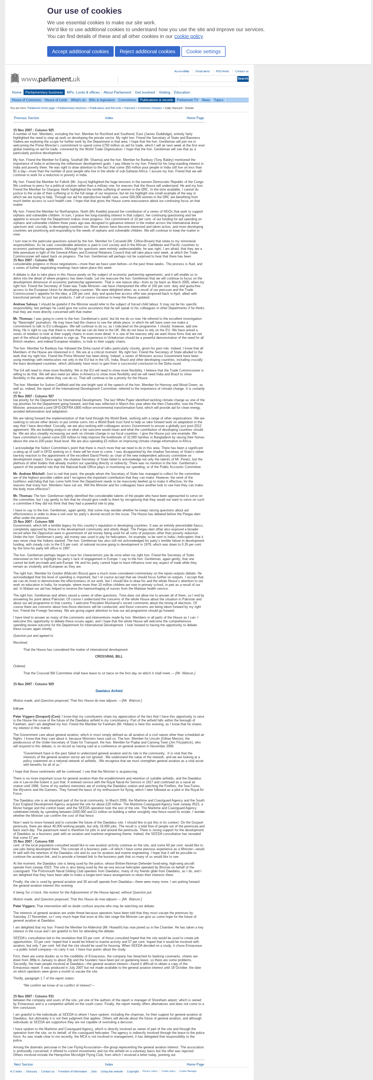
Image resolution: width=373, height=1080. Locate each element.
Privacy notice (150, 1071)
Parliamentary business (44, 92)
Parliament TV (187, 100)
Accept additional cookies (80, 51)
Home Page (195, 118)
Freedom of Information (72, 1071)
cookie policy (188, 36)
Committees (127, 100)
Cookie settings (203, 51)
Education (182, 92)
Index (109, 118)
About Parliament (117, 92)
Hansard (129, 107)
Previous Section (26, 118)
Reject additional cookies (147, 51)
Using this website (112, 1071)
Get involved (145, 92)
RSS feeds (222, 71)
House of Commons (26, 100)
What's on (78, 100)
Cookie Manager (188, 1071)
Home (17, 92)
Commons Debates (150, 107)
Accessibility (182, 71)
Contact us (242, 71)
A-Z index (16, 1071)
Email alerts (203, 71)
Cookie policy (168, 1071)
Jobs (94, 1071)
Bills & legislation (102, 100)
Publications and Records (105, 107)
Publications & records (156, 100)
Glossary (31, 1071)
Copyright (133, 1071)
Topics (219, 100)
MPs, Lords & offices (83, 92)
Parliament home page (41, 107)
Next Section (23, 1064)
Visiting (164, 92)
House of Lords (56, 100)
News (206, 100)
